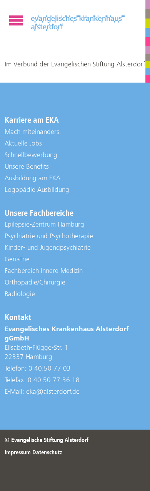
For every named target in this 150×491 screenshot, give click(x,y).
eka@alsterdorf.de (53, 392)
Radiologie (20, 294)
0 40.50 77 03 (49, 368)
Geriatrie (17, 259)
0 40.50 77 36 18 (54, 380)
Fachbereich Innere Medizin (44, 271)
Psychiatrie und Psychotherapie (49, 236)
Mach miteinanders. (33, 132)
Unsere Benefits (27, 167)
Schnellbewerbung (31, 155)
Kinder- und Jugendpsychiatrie (48, 248)
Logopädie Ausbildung (37, 190)
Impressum (18, 452)
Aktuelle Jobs (23, 143)
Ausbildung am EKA (32, 178)
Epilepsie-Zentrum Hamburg (44, 224)
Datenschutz (47, 452)
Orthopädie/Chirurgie (35, 282)
